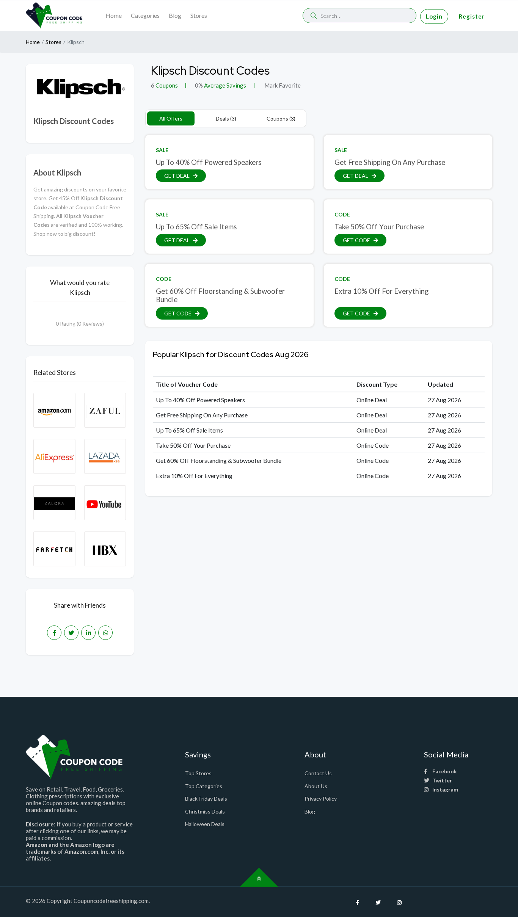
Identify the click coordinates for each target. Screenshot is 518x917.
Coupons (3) (281, 118)
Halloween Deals (204, 824)
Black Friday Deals (206, 798)
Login (434, 16)
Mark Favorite (282, 85)
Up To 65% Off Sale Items (196, 227)
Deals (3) (226, 118)
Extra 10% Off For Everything (381, 291)
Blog (175, 15)
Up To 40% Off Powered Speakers (208, 162)
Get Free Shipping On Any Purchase (389, 162)
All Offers (170, 118)
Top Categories (203, 786)
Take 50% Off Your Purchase (379, 227)
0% (199, 85)
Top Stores (198, 773)
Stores (198, 15)
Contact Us (318, 773)
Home (113, 15)
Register (472, 16)
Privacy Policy (321, 798)
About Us (316, 786)
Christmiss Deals (205, 811)
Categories (145, 15)
